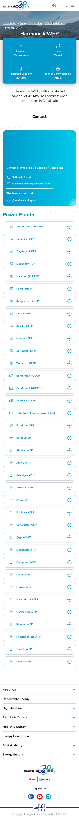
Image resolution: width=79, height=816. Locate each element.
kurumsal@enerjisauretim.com (31, 183)
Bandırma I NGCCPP (28, 375)
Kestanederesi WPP (28, 637)
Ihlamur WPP (24, 624)
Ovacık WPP (24, 649)
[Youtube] (40, 798)
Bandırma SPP (25, 425)
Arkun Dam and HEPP (29, 226)
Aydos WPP (23, 500)
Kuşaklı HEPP (24, 326)
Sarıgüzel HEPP (26, 351)
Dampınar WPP (26, 562)
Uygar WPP (23, 661)
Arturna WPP (24, 487)
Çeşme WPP (24, 537)
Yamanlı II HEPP (26, 363)
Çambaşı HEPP (25, 239)
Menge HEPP (24, 338)
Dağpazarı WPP (26, 549)
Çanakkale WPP (26, 525)
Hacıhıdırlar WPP (27, 599)
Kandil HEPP (24, 288)
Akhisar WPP (24, 450)
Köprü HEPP (23, 313)
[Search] (65, 5)
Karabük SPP (24, 438)
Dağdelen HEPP (26, 251)
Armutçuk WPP (25, 475)
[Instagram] (48, 798)
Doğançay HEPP (26, 264)
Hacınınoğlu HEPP (27, 276)
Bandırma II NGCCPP (29, 388)
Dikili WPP (23, 574)
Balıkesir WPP (25, 512)
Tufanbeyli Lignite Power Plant (35, 413)
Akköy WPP (23, 462)
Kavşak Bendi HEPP (28, 301)
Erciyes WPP (24, 587)
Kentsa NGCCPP (26, 400)
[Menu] (72, 5)
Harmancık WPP (26, 612)
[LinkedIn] (31, 798)
